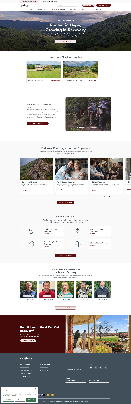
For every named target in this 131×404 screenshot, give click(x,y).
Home (31, 9)
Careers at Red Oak (44, 370)
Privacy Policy (59, 401)
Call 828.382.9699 (103, 5)
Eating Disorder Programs (25, 373)
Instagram (95, 367)
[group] (36, 176)
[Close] (35, 388)
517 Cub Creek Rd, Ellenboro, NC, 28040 (99, 382)
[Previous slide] (104, 196)
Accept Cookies (31, 399)
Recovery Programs (58, 9)
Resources (85, 9)
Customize (8, 399)
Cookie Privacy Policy (78, 401)
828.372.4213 (77, 367)
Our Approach (41, 9)
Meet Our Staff (65, 308)
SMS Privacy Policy (68, 401)
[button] (77, 127)
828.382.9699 (70, 367)
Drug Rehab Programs (24, 367)
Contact (96, 9)
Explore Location (55, 80)
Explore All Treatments (65, 255)
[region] (19, 395)
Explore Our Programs (65, 202)
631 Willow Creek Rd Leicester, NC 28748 (76, 382)
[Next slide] (109, 196)
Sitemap (86, 401)
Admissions (73, 9)
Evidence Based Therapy (25, 376)
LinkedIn (105, 367)
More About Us (37, 123)
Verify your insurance (44, 367)
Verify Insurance (89, 5)
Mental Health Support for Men (26, 370)
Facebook (91, 367)
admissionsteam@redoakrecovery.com (73, 369)
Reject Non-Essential (19, 399)
